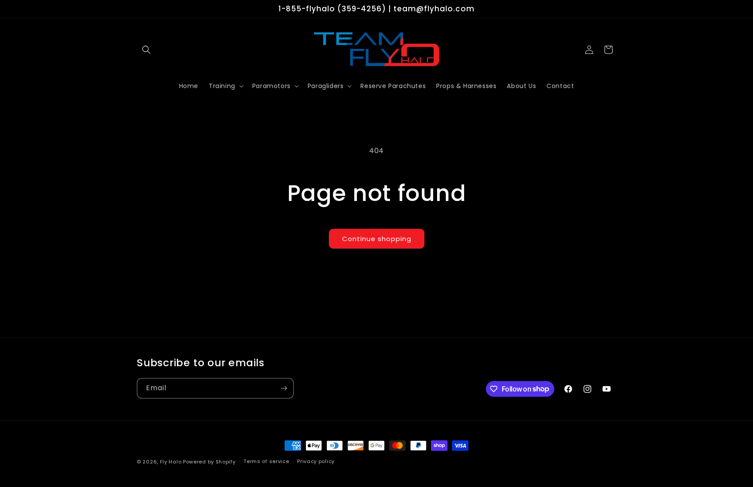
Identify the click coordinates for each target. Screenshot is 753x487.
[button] (146, 49)
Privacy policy (316, 461)
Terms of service (266, 461)
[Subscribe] (283, 388)
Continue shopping (376, 238)
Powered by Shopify (209, 461)
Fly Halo (171, 461)
